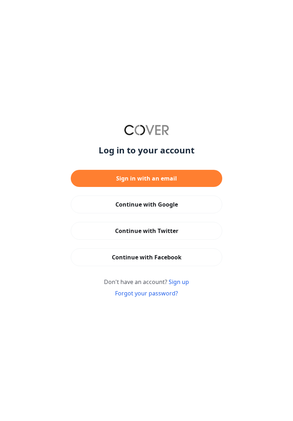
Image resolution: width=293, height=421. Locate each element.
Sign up (179, 282)
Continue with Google (146, 204)
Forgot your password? (146, 293)
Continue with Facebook (147, 257)
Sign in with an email (146, 178)
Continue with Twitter (146, 231)
